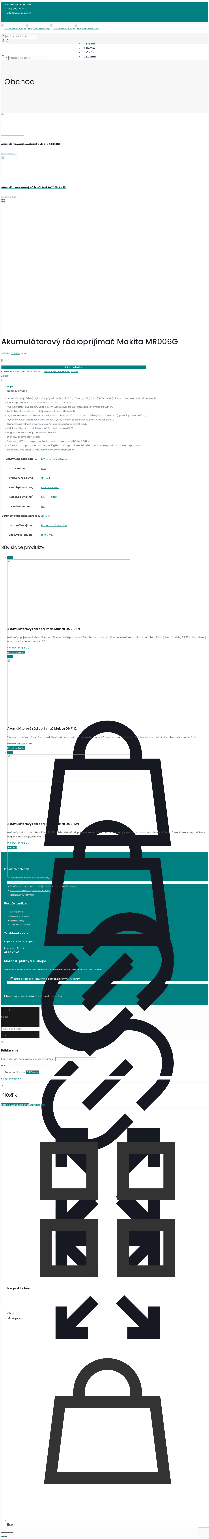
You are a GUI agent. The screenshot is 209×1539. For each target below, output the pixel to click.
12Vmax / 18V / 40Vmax (54, 459)
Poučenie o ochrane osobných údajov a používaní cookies (43, 886)
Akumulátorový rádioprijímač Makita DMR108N (43, 629)
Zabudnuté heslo (20, 924)
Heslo (5, 1065)
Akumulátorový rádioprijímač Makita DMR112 (42, 728)
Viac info (12, 847)
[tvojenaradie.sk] (50, 28)
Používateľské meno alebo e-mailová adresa (28, 1059)
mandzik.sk (56, 996)
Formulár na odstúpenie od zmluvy (30, 890)
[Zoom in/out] (11, 1532)
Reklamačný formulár (22, 894)
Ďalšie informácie (17, 390)
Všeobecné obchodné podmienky (29, 877)
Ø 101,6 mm (47, 534)
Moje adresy (17, 920)
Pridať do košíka (73, 367)
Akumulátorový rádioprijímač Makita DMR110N (43, 824)
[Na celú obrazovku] (8, 1532)
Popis (10, 386)
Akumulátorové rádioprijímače (61, 371)
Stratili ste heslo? (11, 1078)
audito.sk (42, 996)
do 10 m (45, 515)
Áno (43, 468)
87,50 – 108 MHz (50, 487)
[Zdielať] (5, 1532)
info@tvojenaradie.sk (19, 13)
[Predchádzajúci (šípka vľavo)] (2, 1536)
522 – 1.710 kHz (49, 497)
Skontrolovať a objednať (15, 1104)
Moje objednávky (19, 916)
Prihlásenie (32, 1072)
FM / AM (45, 478)
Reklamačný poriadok (22, 881)
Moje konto (16, 911)
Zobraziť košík (37, 1104)
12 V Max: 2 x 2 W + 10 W (54, 525)
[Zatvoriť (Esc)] (2, 1532)
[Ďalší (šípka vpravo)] (5, 1536)
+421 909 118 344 (16, 8)
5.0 (43, 506)
